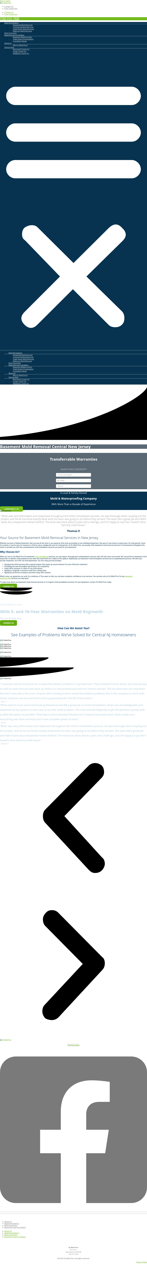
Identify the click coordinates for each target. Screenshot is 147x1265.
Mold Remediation (11, 1223)
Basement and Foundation (15, 1227)
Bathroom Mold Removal (22, 31)
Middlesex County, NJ (21, 53)
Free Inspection (10, 8)
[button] (73, 203)
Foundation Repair (20, 41)
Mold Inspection (10, 33)
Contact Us (8, 6)
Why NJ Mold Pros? (20, 45)
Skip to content (5, 1)
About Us (7, 43)
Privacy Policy (141, 1262)
